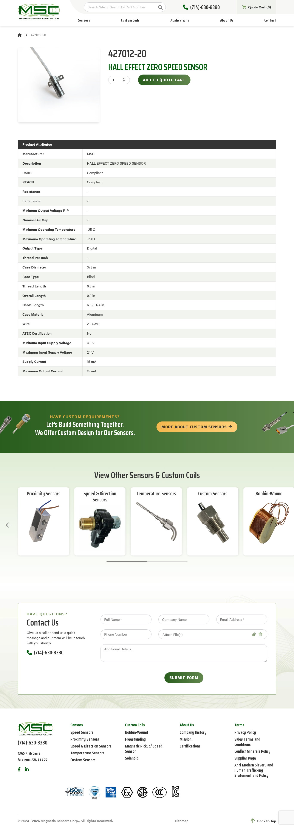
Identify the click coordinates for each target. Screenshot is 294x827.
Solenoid (131, 758)
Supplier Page (245, 758)
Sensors (84, 20)
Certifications (190, 746)
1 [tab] (127, 561)
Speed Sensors (81, 732)
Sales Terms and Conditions (247, 742)
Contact (270, 20)
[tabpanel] (43, 521)
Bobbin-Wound (269, 494)
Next (274, 525)
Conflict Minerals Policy (252, 751)
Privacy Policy (245, 732)
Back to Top (266, 820)
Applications (179, 20)
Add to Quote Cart (164, 80)
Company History (193, 732)
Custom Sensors (212, 494)
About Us (227, 20)
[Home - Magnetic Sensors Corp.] (39, 11)
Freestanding (135, 739)
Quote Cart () (259, 7)
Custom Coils (130, 20)
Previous (9, 525)
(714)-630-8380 (205, 7)
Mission (186, 739)
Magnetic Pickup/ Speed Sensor (143, 749)
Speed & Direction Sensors (100, 497)
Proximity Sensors (43, 494)
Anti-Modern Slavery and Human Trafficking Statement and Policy (253, 770)
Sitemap (182, 820)
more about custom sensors (194, 427)
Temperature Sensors (156, 494)
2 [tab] (167, 561)
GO (160, 7)
